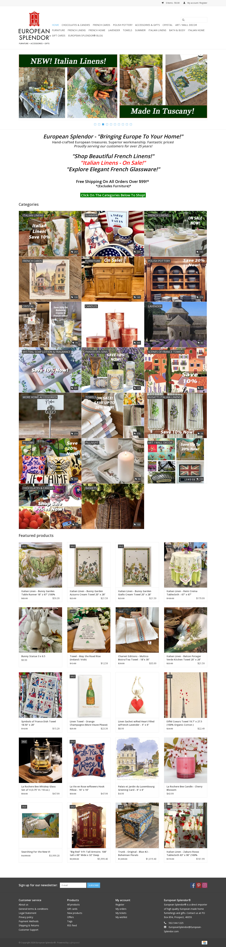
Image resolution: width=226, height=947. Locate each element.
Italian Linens (157, 30)
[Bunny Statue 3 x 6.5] (40, 630)
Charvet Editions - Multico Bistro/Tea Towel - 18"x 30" (134, 658)
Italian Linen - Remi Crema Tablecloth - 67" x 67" (182, 593)
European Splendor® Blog (85, 35)
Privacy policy (26, 917)
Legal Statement (27, 913)
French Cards (101, 24)
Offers (70, 917)
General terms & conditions (33, 908)
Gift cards (58, 35)
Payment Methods (29, 921)
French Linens (77, 30)
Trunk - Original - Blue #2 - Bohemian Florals (133, 853)
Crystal (168, 24)
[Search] (183, 20)
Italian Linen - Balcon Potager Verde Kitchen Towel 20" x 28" (184, 658)
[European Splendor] (35, 27)
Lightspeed (74, 942)
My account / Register (197, 2)
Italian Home (196, 30)
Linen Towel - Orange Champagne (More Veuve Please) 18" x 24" (88, 723)
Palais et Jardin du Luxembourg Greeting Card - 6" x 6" (136, 788)
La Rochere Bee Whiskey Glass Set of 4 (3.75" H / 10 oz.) (38, 788)
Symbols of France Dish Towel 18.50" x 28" (38, 723)
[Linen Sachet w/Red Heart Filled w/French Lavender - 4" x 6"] (137, 695)
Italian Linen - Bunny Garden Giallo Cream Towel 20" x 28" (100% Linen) (134, 593)
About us (23, 904)
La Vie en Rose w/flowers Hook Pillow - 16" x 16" (87, 788)
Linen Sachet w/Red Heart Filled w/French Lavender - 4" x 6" (136, 723)
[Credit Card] (204, 942)
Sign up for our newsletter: (38, 885)
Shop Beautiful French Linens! (113, 156)
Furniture (58, 30)
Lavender (114, 30)
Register (119, 904)
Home (55, 24)
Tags (69, 921)
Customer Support (28, 929)
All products (73, 904)
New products (74, 913)
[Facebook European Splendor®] (192, 885)
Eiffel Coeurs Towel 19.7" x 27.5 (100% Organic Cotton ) (184, 723)
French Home (97, 30)
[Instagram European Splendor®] (204, 885)
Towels (127, 30)
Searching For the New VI (35, 851)
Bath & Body (177, 30)
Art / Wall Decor (186, 24)
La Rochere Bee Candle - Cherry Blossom (185, 788)
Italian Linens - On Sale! (113, 162)
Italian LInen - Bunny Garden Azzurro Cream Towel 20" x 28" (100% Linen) (87, 593)
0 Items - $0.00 (172, 2)
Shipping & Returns (29, 925)
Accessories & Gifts (147, 24)
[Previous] (25, 88)
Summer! (140, 30)
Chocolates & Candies (76, 24)
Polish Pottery (122, 24)
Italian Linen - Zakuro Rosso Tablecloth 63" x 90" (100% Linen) (183, 853)
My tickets (120, 913)
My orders (120, 908)
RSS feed (72, 925)
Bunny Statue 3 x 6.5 (33, 656)
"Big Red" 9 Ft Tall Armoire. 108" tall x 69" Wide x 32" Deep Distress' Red (88, 853)
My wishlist (121, 917)
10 (131, 124)
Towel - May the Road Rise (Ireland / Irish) (85, 658)
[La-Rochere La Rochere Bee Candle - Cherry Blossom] (185, 760)
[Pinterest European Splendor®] (198, 885)
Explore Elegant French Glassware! (113, 169)
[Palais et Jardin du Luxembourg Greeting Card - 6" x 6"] (137, 760)
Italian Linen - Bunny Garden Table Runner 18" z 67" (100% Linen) (38, 593)
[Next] (201, 88)
